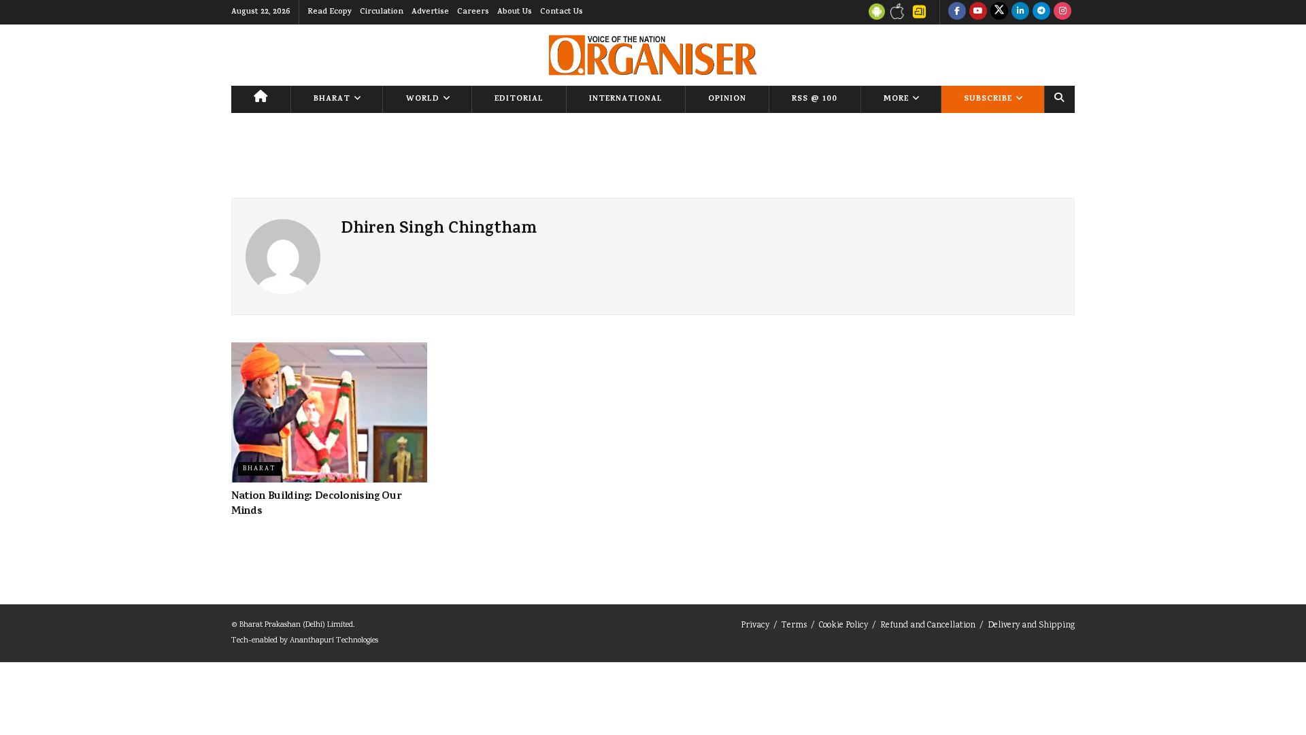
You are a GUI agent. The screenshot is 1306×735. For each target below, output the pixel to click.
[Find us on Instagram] (1062, 12)
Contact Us (561, 12)
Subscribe (988, 99)
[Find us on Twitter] (999, 12)
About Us (514, 12)
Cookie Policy (843, 625)
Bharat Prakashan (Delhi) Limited (296, 625)
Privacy (755, 625)
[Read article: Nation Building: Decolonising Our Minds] (329, 412)
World (422, 99)
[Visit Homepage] (652, 55)
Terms (794, 625)
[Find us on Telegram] (1041, 12)
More (896, 99)
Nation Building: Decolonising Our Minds (316, 504)
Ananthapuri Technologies (334, 641)
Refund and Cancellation (927, 625)
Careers (473, 12)
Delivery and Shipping (1031, 625)
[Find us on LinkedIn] (1020, 12)
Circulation (381, 12)
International (626, 99)
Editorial (519, 99)
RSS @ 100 (814, 99)
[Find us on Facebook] (957, 12)
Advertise (430, 12)
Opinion (727, 99)
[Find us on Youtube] (978, 12)
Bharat (332, 99)
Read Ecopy (329, 12)
